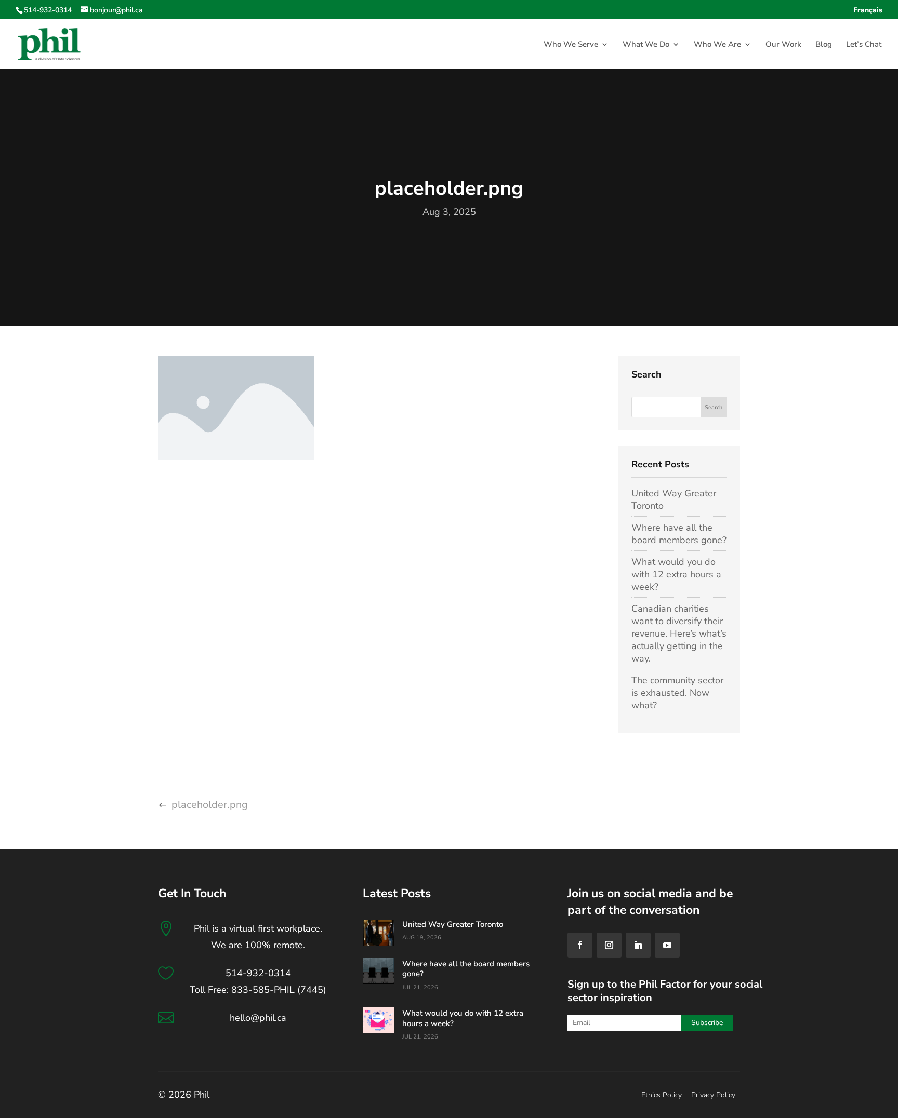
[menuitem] (867, 13)
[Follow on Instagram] (609, 945)
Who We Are (717, 45)
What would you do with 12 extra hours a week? (676, 574)
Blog (823, 45)
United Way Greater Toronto (452, 924)
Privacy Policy (713, 1095)
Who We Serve (571, 45)
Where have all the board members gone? (679, 533)
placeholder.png (209, 805)
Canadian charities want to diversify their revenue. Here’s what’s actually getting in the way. (679, 633)
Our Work (783, 45)
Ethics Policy (661, 1095)
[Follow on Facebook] (579, 945)
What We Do (646, 45)
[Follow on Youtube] (667, 945)
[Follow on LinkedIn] (638, 945)
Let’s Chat (863, 45)
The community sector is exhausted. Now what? (677, 692)
